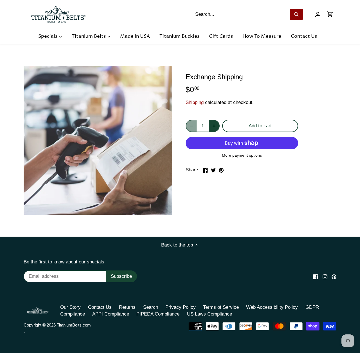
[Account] (318, 14)
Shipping (195, 102)
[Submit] (296, 14)
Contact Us (100, 307)
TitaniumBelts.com (74, 325)
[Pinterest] (334, 276)
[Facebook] (315, 276)
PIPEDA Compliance (157, 314)
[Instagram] (325, 276)
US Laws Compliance (209, 314)
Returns (127, 307)
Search (150, 307)
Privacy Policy (180, 307)
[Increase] (214, 126)
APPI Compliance (110, 314)
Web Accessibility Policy (272, 307)
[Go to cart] (330, 14)
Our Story (70, 307)
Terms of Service (221, 307)
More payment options (242, 155)
